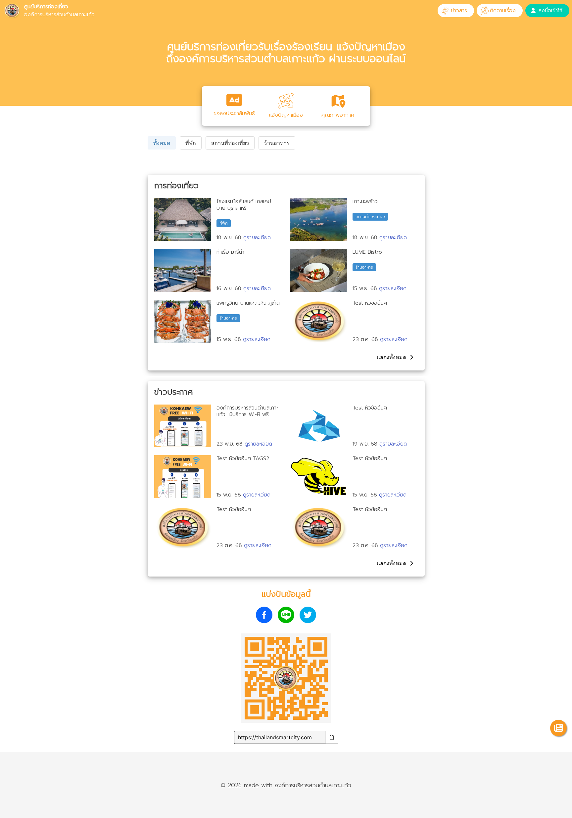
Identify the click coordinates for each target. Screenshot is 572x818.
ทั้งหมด (161, 143)
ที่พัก (190, 143)
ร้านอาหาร (277, 143)
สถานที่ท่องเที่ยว (230, 143)
